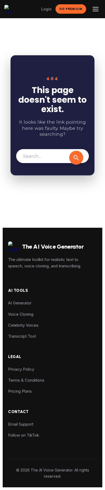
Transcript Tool (22, 336)
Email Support (20, 424)
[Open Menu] (96, 9)
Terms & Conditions (26, 380)
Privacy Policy (21, 369)
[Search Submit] (76, 158)
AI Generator (20, 302)
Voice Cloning (20, 314)
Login (46, 9)
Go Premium (70, 9)
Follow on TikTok (23, 435)
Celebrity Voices (23, 325)
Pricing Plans (20, 391)
